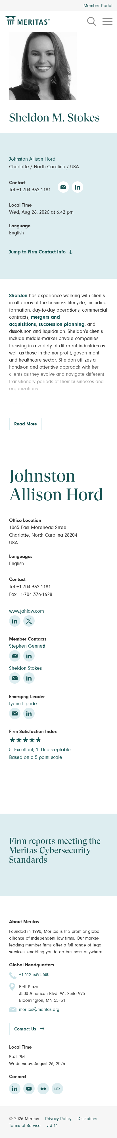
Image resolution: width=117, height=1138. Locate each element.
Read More (25, 424)
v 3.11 (52, 1125)
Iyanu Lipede (23, 703)
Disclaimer (88, 1118)
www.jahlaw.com (26, 611)
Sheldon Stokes (25, 668)
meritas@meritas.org (39, 1009)
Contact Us (25, 1029)
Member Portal (97, 5)
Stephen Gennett (27, 646)
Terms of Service (25, 1125)
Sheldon (18, 295)
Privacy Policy (59, 1118)
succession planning (62, 324)
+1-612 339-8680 (34, 974)
